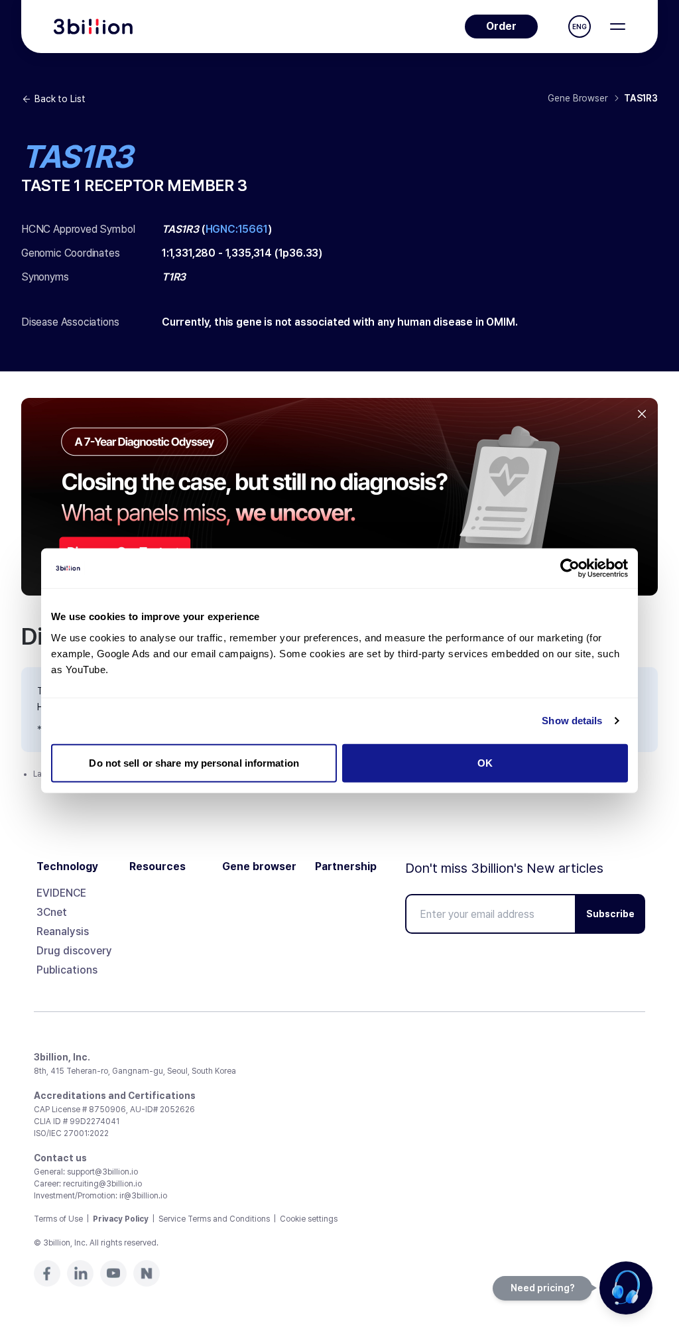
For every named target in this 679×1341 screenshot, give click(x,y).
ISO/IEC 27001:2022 (71, 1133)
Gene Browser (577, 98)
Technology (67, 867)
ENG (579, 27)
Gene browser (259, 867)
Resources (157, 867)
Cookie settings (309, 1219)
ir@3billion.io (143, 1195)
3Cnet (51, 912)
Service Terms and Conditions (214, 1219)
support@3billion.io (102, 1172)
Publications (66, 970)
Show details (572, 720)
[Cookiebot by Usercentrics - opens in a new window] (570, 568)
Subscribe (610, 914)
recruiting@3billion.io (102, 1183)
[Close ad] (642, 414)
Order (501, 26)
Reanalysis (62, 931)
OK (485, 762)
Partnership (346, 867)
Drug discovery (74, 950)
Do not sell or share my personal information (193, 762)
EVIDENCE (61, 893)
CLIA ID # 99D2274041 (76, 1121)
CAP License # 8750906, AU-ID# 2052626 (114, 1109)
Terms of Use (58, 1219)
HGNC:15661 (237, 229)
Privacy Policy (121, 1219)
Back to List (59, 99)
